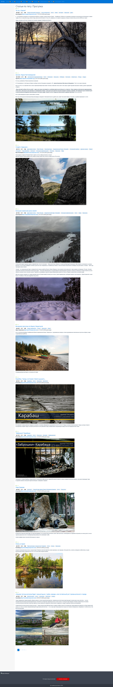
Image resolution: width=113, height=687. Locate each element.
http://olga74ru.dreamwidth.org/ (27, 78)
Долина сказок (84, 149)
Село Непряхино (45, 12)
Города (8, 1)
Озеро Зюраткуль (31, 328)
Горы (13, 1)
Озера (25, 1)
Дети (71, 12)
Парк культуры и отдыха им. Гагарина (36, 546)
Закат (49, 328)
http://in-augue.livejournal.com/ (29, 14)
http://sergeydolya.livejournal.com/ (30, 214)
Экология (45, 381)
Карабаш (29, 381)
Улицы (53, 596)
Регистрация (58, 1)
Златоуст (33, 151)
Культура (19, 1)
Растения (68, 77)
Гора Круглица (48, 149)
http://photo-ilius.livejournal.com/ (31, 152)
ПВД (62, 151)
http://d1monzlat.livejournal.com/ (28, 382)
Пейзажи (62, 77)
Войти (63, 1)
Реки (52, 1)
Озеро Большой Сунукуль (33, 12)
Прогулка (66, 12)
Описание (50, 77)
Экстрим (45, 435)
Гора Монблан (25, 151)
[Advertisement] (54, 660)
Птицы (79, 77)
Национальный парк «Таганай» (60, 149)
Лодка (84, 77)
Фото (52, 12)
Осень (38, 328)
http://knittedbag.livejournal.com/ (28, 547)
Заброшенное (51, 435)
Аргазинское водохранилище (35, 77)
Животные (74, 77)
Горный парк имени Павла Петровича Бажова (44, 489)
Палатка (52, 151)
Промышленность (44, 1)
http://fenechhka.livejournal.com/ (28, 598)
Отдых (31, 1)
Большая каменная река (42, 151)
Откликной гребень (74, 149)
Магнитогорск (30, 596)
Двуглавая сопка (31, 149)
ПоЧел (3, 1)
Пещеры (36, 1)
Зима (56, 12)
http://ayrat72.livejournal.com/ (31, 330)
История (61, 12)
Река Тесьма (40, 149)
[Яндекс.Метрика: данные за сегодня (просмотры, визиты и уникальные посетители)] (5, 673)
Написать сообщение (63, 679)
